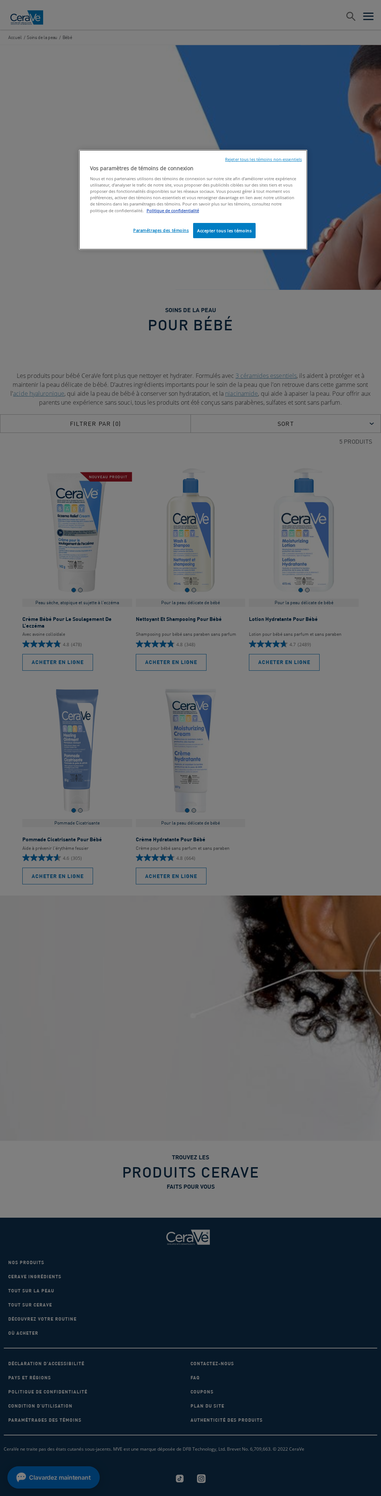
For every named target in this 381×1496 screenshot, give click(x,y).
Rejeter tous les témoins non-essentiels (263, 159)
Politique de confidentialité (173, 210)
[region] (193, 200)
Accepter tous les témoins (224, 230)
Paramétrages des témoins (161, 230)
